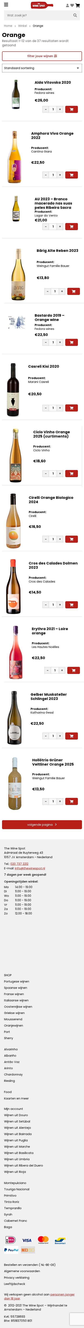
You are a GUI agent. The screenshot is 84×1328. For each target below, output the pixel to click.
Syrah (8, 1214)
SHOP (8, 975)
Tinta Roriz (11, 1202)
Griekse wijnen (14, 1013)
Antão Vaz (12, 1062)
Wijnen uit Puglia (16, 1140)
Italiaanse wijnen (16, 1000)
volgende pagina (40, 825)
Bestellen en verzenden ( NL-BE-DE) (30, 1265)
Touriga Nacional (16, 1189)
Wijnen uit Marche (17, 1147)
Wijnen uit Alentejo (17, 1128)
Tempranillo (13, 1208)
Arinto (8, 1068)
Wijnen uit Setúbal (17, 1121)
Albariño (10, 1056)
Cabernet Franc (15, 1221)
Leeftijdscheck (14, 1284)
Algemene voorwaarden (22, 1271)
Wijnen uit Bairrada (18, 1134)
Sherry (8, 1038)
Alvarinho (11, 1049)
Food (8, 1092)
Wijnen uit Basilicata (18, 1153)
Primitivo (10, 1196)
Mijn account (13, 1109)
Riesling (9, 1081)
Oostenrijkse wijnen (18, 1007)
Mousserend (13, 1019)
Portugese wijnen (16, 981)
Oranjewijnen (13, 1026)
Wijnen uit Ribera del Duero (23, 1165)
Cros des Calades (42, 582)
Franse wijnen (14, 994)
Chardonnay (13, 1074)
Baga (8, 1227)
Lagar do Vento (46, 215)
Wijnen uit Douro (16, 1115)
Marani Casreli (38, 382)
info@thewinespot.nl (30, 868)
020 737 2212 (19, 864)
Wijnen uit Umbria (17, 1159)
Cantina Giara (41, 151)
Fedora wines (44, 93)
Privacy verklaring (16, 1278)
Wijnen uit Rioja (15, 1172)
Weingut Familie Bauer (53, 266)
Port (7, 1032)
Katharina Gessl (42, 713)
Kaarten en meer (16, 1098)
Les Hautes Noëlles (45, 647)
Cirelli (32, 516)
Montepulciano (15, 1183)
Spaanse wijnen (15, 988)
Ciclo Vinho (41, 450)
